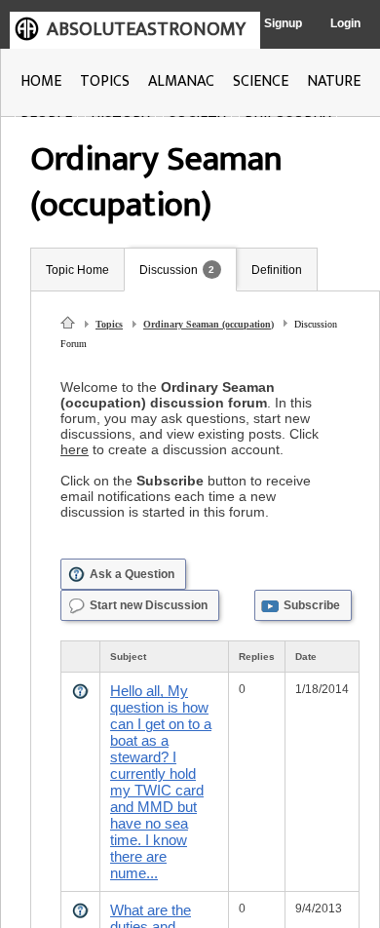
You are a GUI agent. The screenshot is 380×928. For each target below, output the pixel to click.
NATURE (334, 81)
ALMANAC (181, 81)
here (74, 449)
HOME (40, 81)
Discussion (168, 270)
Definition (276, 270)
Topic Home (77, 270)
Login (345, 23)
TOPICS (105, 81)
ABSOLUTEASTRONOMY (146, 29)
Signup (283, 23)
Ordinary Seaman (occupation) (208, 324)
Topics (109, 324)
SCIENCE (260, 81)
